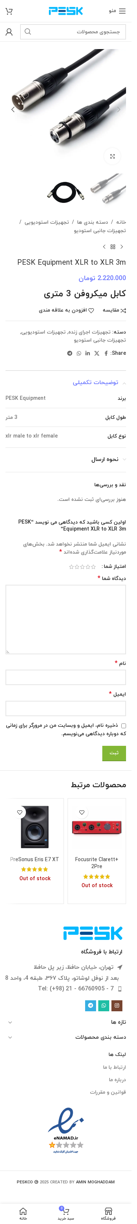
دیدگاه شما (112, 579)
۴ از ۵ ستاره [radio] (77, 566)
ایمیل (117, 694)
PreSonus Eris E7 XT (34, 859)
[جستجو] (27, 32)
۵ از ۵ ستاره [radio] (71, 566)
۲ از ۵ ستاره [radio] (88, 566)
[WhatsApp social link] (79, 354)
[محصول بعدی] (104, 246)
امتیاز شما (115, 566)
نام (120, 663)
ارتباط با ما (114, 1067)
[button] (118, 109)
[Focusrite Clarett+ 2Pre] (97, 827)
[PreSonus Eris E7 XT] (34, 827)
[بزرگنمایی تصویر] (112, 156)
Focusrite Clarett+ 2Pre (96, 863)
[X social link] (97, 354)
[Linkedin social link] (87, 354)
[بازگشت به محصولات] (113, 246)
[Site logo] (66, 10)
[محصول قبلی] (121, 246)
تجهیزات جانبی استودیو (100, 230)
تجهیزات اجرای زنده (89, 332)
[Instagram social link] (116, 1005)
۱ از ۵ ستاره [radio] (93, 566)
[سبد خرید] (9, 11)
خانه (121, 222)
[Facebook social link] (106, 354)
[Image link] (93, 932)
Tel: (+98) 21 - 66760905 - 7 (76, 989)
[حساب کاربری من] (9, 32)
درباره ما (117, 1079)
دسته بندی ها (92, 222)
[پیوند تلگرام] (70, 354)
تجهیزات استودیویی (46, 222)
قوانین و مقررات (108, 1092)
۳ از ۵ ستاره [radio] (82, 566)
